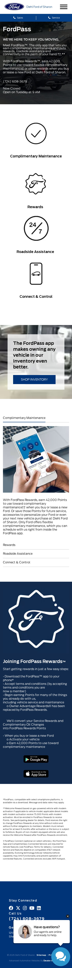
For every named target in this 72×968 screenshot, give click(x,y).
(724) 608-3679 (26, 919)
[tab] (36, 418)
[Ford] (14, 7)
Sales (19, 17)
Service (55, 17)
